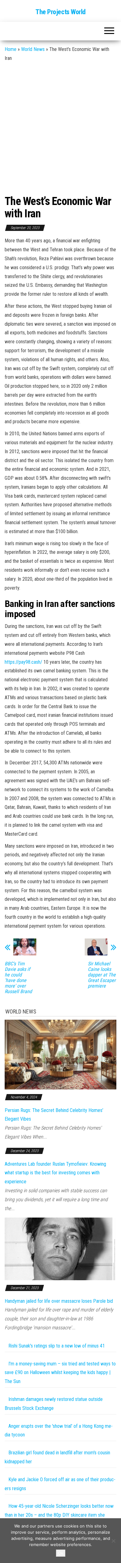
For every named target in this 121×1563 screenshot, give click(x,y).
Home (10, 49)
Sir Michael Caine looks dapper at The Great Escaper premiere (102, 975)
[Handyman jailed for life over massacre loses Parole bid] (60, 1249)
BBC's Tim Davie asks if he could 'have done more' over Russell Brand (18, 977)
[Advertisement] (60, 126)
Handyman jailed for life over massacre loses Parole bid (59, 1301)
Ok (60, 1553)
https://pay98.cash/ (23, 662)
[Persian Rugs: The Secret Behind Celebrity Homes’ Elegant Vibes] (60, 1054)
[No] (113, 1541)
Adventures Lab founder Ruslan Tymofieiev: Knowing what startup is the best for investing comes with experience (55, 1173)
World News (33, 49)
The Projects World (60, 12)
